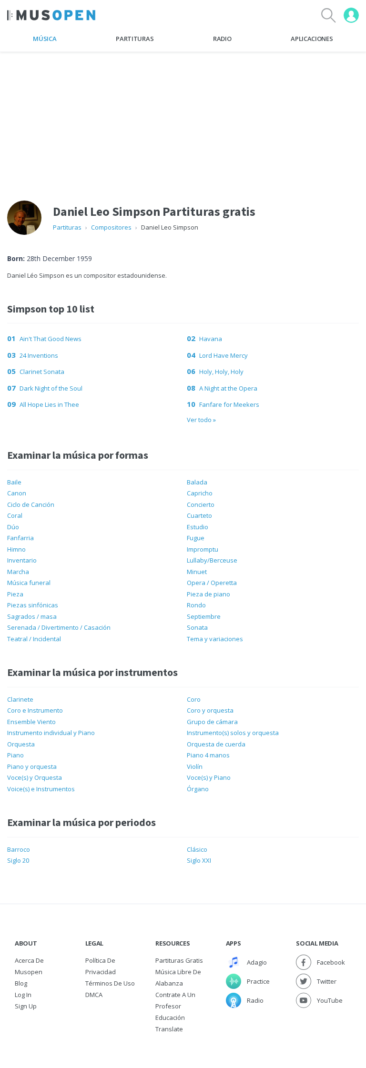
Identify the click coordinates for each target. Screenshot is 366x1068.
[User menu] (351, 15)
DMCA (93, 994)
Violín (195, 766)
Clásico (197, 849)
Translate (169, 1029)
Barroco (18, 849)
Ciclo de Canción (30, 504)
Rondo (196, 605)
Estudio (197, 527)
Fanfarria (20, 538)
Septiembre (204, 616)
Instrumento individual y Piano (51, 732)
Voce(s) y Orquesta (34, 777)
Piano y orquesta (32, 766)
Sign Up (26, 1006)
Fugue (195, 538)
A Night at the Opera (228, 388)
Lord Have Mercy (223, 355)
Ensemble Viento (31, 721)
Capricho (200, 493)
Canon (16, 493)
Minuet (197, 571)
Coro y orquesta (210, 710)
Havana (210, 338)
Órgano (198, 789)
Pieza (15, 594)
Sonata (197, 627)
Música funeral (29, 582)
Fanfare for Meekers (229, 404)
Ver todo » (201, 419)
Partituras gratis (179, 960)
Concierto (200, 504)
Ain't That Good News (50, 338)
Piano (15, 755)
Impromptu (202, 549)
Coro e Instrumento (35, 710)
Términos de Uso (110, 983)
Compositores (111, 227)
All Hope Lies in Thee (49, 404)
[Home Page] (51, 15)
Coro (194, 699)
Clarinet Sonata (42, 371)
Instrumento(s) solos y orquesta (233, 732)
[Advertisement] (183, 118)
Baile (14, 482)
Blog (21, 983)
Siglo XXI (199, 860)
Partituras (134, 38)
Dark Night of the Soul (51, 388)
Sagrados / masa (32, 616)
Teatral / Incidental (34, 639)
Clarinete (20, 699)
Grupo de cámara (212, 721)
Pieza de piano (208, 594)
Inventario (22, 560)
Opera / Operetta (212, 582)
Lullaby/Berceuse (212, 560)
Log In (23, 994)
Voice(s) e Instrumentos (41, 789)
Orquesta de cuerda (216, 744)
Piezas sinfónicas (32, 605)
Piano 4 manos (208, 755)
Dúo (13, 527)
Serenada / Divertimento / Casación (59, 627)
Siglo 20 (18, 860)
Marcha (18, 571)
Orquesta (21, 744)
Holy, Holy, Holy (221, 371)
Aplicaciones (312, 38)
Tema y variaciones (215, 639)
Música (44, 38)
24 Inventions (39, 355)
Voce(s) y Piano (209, 777)
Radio (222, 38)
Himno (16, 549)
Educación (170, 1017)
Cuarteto (199, 515)
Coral (14, 515)
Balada (197, 482)
